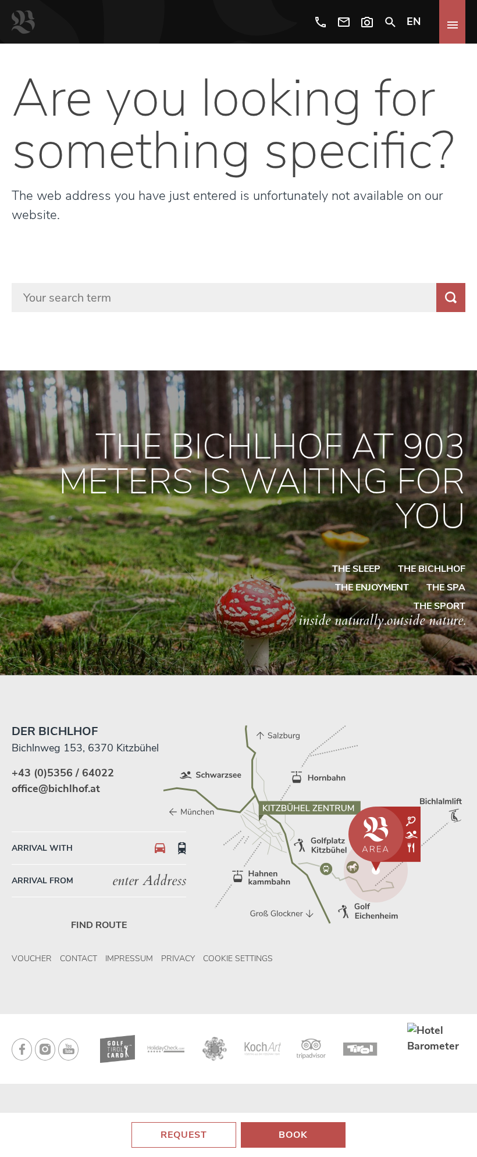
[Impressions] (367, 22)
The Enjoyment (372, 587)
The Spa (445, 587)
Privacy (178, 958)
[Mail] (344, 22)
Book (293, 1135)
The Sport (439, 606)
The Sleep (356, 569)
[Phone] (321, 22)
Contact (78, 958)
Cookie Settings (238, 958)
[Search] (390, 22)
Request (184, 1135)
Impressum (129, 958)
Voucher (32, 958)
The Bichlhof (431, 569)
